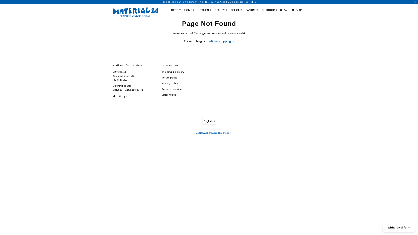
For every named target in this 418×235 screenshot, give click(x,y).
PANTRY (252, 10)
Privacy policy (170, 83)
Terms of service (172, 89)
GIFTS (176, 10)
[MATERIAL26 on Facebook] (114, 97)
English (209, 121)
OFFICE (236, 10)
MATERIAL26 (201, 132)
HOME (189, 10)
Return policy (169, 77)
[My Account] (281, 10)
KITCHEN (204, 10)
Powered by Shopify (220, 132)
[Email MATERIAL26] (126, 97)
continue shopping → (220, 41)
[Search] (286, 10)
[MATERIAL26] (135, 12)
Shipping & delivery (173, 72)
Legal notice (169, 94)
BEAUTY (221, 10)
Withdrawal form (399, 227)
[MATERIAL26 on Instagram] (120, 97)
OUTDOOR (269, 10)
